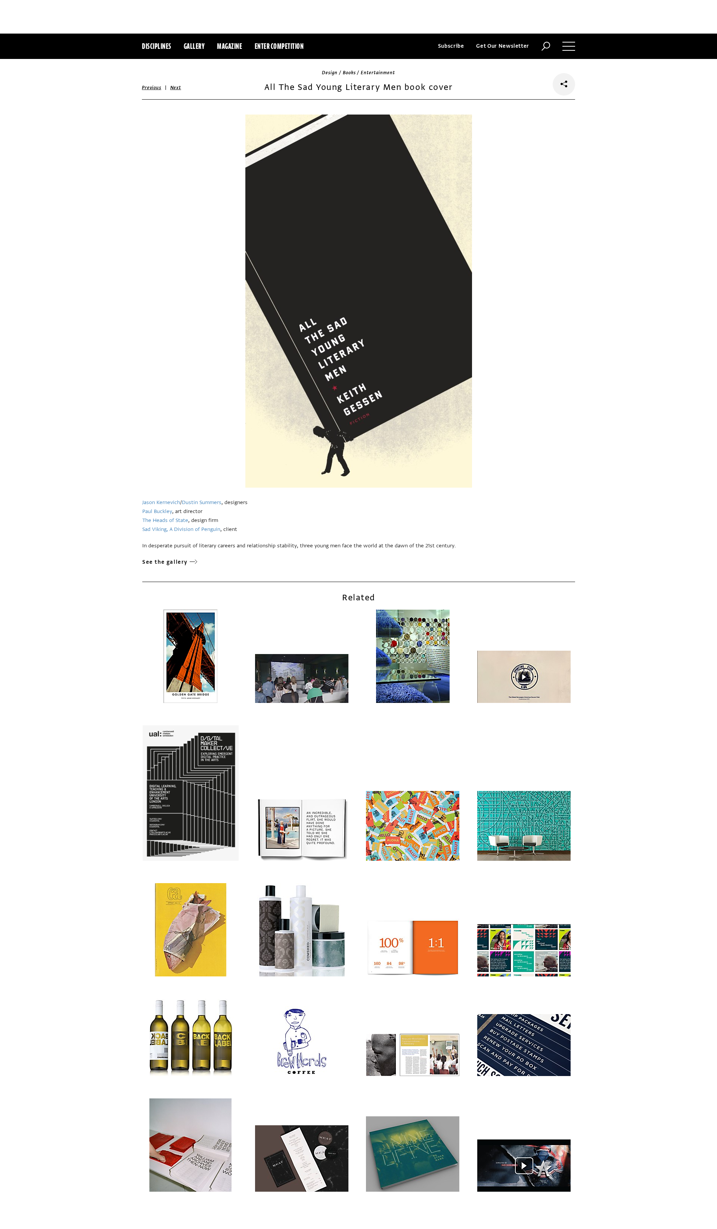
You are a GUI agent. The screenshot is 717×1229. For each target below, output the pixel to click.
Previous (151, 88)
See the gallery (165, 562)
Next (175, 88)
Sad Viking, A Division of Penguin (181, 529)
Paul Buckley (157, 511)
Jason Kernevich (161, 502)
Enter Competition (279, 46)
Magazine (229, 46)
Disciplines (156, 46)
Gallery (194, 46)
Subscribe (451, 46)
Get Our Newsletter (502, 46)
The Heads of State (165, 520)
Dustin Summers (201, 502)
